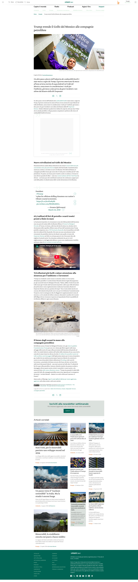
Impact (101, 6)
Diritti (44, 10)
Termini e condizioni (57, 569)
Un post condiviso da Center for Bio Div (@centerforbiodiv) (54, 153)
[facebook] (71, 576)
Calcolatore (37, 571)
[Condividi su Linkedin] (60, 96)
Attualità (36, 553)
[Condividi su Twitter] (57, 96)
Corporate (37, 569)
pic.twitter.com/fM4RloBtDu (48, 204)
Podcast (70, 6)
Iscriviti (67, 411)
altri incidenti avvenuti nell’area (52, 242)
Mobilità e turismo (77, 10)
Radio (57, 6)
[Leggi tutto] (103, 419)
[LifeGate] (69, 2)
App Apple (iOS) (38, 558)
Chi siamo (54, 558)
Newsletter (20, 2)
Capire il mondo (40, 6)
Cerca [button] (28, 2)
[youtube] (83, 576)
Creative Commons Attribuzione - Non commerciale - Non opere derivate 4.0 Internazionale (57, 385)
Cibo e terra (89, 10)
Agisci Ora (86, 6)
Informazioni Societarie (58, 567)
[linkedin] (89, 576)
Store (12, 2)
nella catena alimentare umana (51, 370)
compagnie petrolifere (39, 390)
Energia (51, 10)
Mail (53, 562)
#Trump (40, 194)
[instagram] (86, 576)
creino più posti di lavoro (47, 167)
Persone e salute (100, 10)
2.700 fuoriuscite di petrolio (56, 230)
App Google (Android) (40, 560)
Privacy (54, 564)
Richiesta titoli (38, 567)
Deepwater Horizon (39, 236)
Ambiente (36, 10)
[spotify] (80, 576)
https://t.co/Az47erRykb (46, 201)
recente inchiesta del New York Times (67, 175)
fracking (64, 360)
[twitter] (74, 576)
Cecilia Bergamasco (48, 75)
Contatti (54, 556)
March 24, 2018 (54, 210)
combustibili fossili (61, 100)
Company (54, 553)
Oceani (63, 389)
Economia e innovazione (63, 10)
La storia (54, 560)
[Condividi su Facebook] (53, 96)
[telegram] (92, 576)
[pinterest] (77, 576)
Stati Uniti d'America (56, 389)
